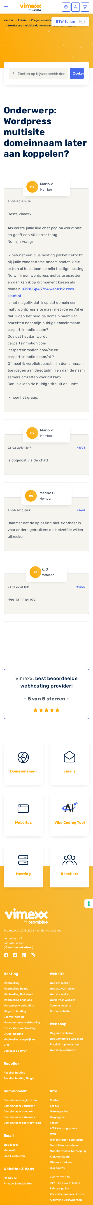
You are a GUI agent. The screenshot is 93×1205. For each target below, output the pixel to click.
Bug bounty (57, 1168)
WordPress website (62, 999)
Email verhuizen (14, 1156)
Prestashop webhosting (19, 1028)
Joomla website (60, 1005)
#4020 (80, 586)
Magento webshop (62, 1033)
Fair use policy (59, 1188)
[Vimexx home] (28, 6)
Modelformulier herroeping (68, 1151)
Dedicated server (15, 1050)
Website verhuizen (62, 988)
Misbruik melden (61, 1162)
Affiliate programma (63, 1128)
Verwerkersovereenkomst (67, 1194)
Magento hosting (15, 1011)
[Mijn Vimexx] (75, 7)
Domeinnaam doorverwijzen (22, 1122)
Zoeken (78, 73)
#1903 (81, 447)
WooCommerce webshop (66, 1038)
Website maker (60, 994)
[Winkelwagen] (85, 7)
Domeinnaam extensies (19, 1117)
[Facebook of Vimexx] (8, 956)
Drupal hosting (13, 1033)
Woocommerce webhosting (22, 1022)
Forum (22, 20)
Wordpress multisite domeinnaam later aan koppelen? (44, 25)
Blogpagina (57, 1117)
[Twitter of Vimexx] (16, 956)
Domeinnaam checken (18, 1111)
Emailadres (11, 1144)
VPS (6, 1045)
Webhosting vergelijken (19, 1039)
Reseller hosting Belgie (19, 1078)
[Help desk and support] (66, 7)
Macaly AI (10, 1177)
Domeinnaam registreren (20, 1100)
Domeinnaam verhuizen (19, 1105)
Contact (55, 1100)
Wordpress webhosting (19, 1005)
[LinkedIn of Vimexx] (25, 956)
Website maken (60, 983)
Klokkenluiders (60, 1156)
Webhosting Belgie (16, 988)
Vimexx (9, 20)
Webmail (9, 1150)
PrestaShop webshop (64, 1044)
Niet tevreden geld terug (66, 1139)
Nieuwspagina (59, 1111)
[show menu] (6, 6)
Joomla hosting (14, 1016)
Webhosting (11, 983)
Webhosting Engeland (18, 999)
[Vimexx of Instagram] (34, 956)
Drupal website (60, 1011)
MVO (53, 1134)
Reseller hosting (14, 1072)
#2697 (81, 510)
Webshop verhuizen (63, 1050)
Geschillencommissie (64, 1145)
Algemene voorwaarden (66, 1199)
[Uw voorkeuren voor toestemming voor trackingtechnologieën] (88, 903)
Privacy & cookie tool (18, 1183)
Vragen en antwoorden (46, 20)
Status (54, 1105)
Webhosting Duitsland (18, 994)
